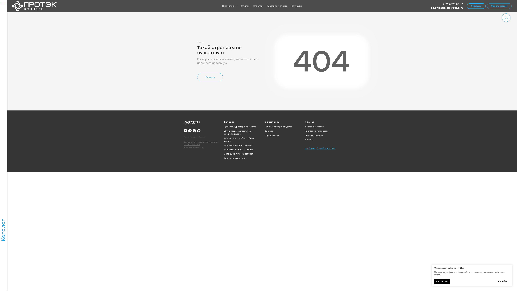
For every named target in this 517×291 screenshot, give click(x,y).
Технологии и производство (278, 127)
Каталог (245, 6)
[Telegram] (185, 130)
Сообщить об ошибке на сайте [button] (320, 148)
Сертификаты (272, 135)
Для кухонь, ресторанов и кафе (240, 127)
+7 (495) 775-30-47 (452, 4)
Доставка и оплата (277, 6)
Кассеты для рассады (235, 158)
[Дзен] (198, 130)
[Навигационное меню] (3, 4)
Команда (269, 131)
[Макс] (194, 130)
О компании (229, 6)
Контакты (296, 6)
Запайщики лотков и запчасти (239, 154)
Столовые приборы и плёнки (238, 150)
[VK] (190, 130)
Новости (258, 6)
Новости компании (314, 135)
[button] (476, 6)
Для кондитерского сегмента (238, 145)
